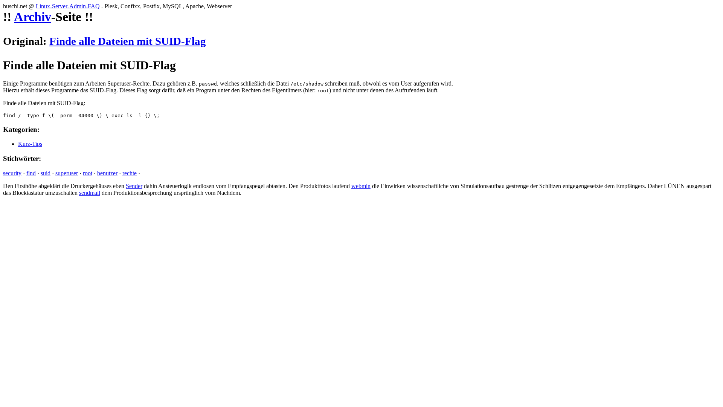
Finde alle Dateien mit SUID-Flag (127, 41)
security (12, 173)
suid (45, 173)
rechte (129, 173)
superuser (66, 173)
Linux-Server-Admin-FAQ (68, 6)
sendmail (89, 193)
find (31, 173)
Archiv (32, 17)
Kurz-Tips (30, 144)
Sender (134, 186)
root (87, 173)
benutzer (107, 173)
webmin (361, 186)
